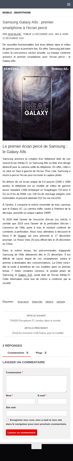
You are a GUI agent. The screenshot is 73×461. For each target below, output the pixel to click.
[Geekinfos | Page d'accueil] (9, 4)
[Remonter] (36, 446)
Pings (41, 352)
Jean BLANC (14, 34)
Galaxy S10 (25, 274)
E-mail (42, 395)
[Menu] (69, 4)
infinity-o (49, 302)
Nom (9, 395)
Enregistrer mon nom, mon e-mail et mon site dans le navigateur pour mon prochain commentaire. (36, 422)
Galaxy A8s (37, 302)
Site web (11, 407)
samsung (61, 302)
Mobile (7, 12)
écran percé (23, 302)
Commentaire (14, 372)
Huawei (22, 235)
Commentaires (18, 352)
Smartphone (22, 12)
